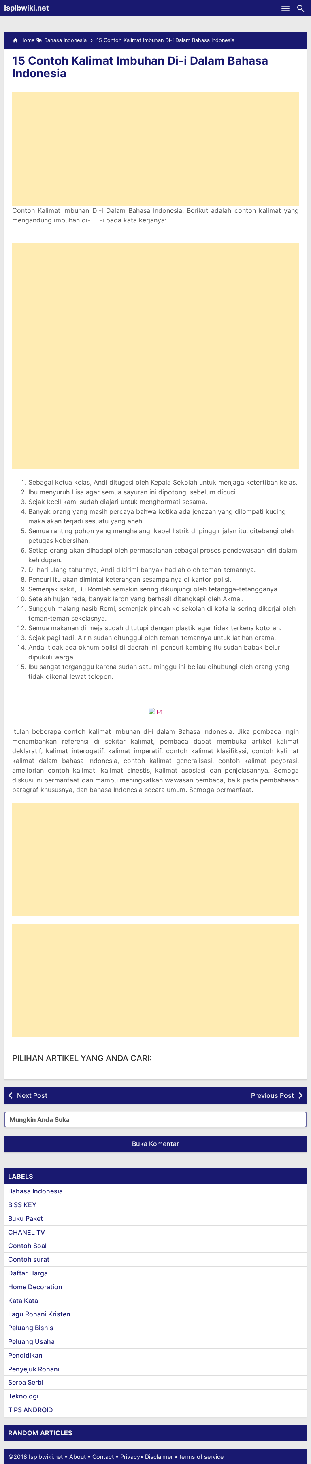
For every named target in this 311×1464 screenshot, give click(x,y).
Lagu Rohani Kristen (39, 1314)
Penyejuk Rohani (34, 1369)
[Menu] (285, 8)
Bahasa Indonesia (35, 1191)
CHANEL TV (26, 1232)
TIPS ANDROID (30, 1410)
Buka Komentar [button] (155, 1144)
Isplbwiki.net (26, 8)
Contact (103, 1456)
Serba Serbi (25, 1382)
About (77, 1456)
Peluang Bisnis (30, 1328)
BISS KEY (22, 1205)
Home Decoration (35, 1287)
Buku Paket (25, 1218)
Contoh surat (28, 1259)
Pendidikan (25, 1355)
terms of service (201, 1456)
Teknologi (23, 1396)
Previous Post (272, 1095)
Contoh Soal (27, 1246)
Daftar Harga (28, 1273)
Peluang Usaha (31, 1341)
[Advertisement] (155, 149)
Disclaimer (159, 1456)
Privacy (130, 1456)
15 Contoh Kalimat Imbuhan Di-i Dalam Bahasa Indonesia (140, 67)
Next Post (32, 1095)
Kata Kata (23, 1301)
